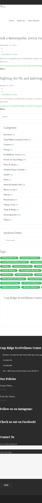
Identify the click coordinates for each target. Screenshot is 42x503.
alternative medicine (30, 258)
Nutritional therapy (10, 283)
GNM (36, 66)
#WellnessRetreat (9, 258)
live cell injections (30, 106)
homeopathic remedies (30, 270)
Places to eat (9, 190)
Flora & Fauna (10, 165)
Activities (8, 135)
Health (7, 175)
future (13, 66)
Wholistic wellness (31, 287)
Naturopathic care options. (13, 279)
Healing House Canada (14, 170)
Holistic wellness (8, 270)
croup (2, 106)
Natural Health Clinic (13, 185)
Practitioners (9, 200)
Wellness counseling (10, 287)
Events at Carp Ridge (13, 160)
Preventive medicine (31, 283)
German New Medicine (25, 66)
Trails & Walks (10, 210)
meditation (6, 274)
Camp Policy (6, 386)
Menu (6, 180)
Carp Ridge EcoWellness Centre (14, 262)
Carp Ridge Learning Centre (16, 140)
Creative (7, 145)
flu (17, 106)
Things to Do (9, 205)
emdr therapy (5, 66)
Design (7, 150)
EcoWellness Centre (9, 54)
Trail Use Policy (7, 397)
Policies (7, 195)
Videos (7, 220)
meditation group (24, 274)
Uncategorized (10, 215)
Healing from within (22, 266)
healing (20, 106)
